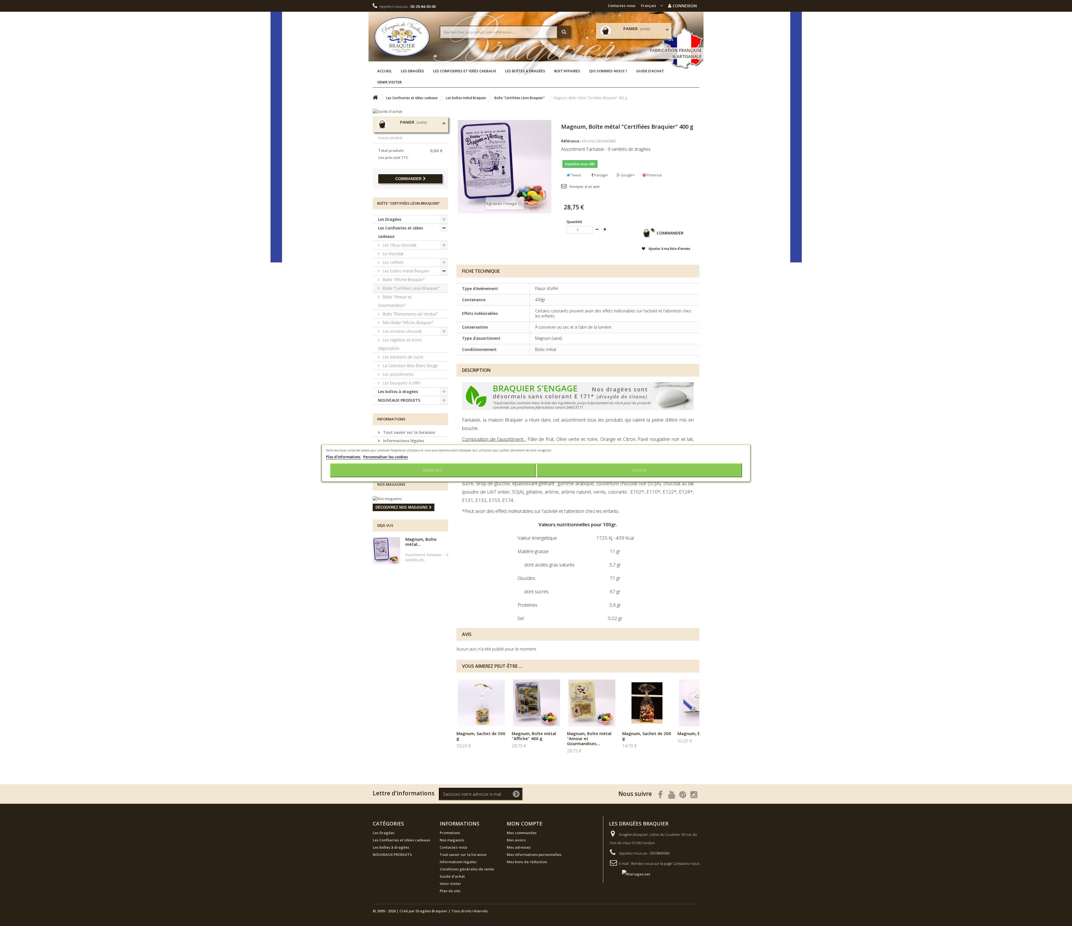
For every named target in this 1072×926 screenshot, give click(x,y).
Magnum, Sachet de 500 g (480, 736)
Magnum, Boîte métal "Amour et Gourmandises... (589, 738)
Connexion (684, 5)
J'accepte (639, 470)
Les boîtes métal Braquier (405, 271)
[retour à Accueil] (375, 97)
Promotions (450, 832)
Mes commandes (522, 832)
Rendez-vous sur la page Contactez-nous (665, 863)
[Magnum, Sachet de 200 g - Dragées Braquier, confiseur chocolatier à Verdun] (647, 703)
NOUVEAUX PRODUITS (399, 400)
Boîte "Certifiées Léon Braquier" (410, 288)
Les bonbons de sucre (402, 357)
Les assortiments (398, 374)
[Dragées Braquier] (402, 37)
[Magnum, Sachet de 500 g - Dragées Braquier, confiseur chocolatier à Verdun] (481, 703)
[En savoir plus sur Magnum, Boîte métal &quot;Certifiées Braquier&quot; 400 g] (386, 550)
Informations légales (403, 440)
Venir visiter (389, 82)
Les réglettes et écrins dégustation (400, 344)
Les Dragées (412, 70)
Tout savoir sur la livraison (408, 432)
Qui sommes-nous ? (608, 70)
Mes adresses (519, 847)
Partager (600, 175)
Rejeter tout (432, 470)
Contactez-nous (621, 5)
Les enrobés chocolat (402, 331)
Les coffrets (393, 262)
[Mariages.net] (630, 873)
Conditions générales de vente (467, 869)
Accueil (384, 70)
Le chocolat (393, 253)
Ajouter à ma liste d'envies (669, 248)
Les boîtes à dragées (525, 70)
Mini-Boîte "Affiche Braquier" (407, 322)
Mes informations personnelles (534, 854)
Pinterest (654, 175)
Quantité (574, 221)
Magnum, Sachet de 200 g (646, 736)
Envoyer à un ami (585, 186)
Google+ (627, 175)
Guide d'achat (650, 70)
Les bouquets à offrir (401, 383)
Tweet (575, 175)
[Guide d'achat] (410, 111)
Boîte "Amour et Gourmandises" (394, 301)
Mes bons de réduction (527, 861)
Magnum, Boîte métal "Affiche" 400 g (534, 736)
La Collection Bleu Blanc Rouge (410, 365)
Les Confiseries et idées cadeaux (464, 70)
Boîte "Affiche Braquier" (403, 279)
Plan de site (450, 890)
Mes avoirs (516, 840)
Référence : (571, 140)
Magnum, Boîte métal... (421, 541)
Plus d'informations (343, 456)
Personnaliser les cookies (385, 456)
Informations (391, 419)
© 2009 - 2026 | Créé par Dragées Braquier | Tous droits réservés (430, 910)
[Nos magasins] (410, 498)
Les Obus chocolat (399, 245)
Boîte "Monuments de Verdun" (410, 314)
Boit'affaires (567, 70)
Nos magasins (391, 484)
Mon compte (524, 823)
